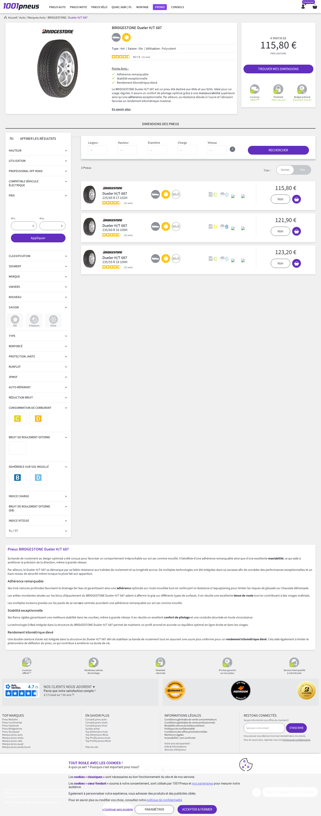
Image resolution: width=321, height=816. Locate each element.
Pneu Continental (12, 723)
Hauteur (123, 143)
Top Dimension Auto (96, 732)
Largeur (93, 143)
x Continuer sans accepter (117, 809)
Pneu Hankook (10, 726)
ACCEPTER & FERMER (197, 809)
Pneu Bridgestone (12, 729)
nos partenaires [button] (202, 783)
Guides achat (92, 729)
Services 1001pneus (175, 750)
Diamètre (154, 143)
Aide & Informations (175, 747)
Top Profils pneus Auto (97, 738)
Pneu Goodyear (10, 732)
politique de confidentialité (164, 800)
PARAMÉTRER (154, 809)
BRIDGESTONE (57, 18)
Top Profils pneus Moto (98, 741)
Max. (42, 218)
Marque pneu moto (13, 738)
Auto (22, 18)
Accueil (12, 18)
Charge (182, 143)
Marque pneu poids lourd (16, 747)
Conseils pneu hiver (96, 726)
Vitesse (212, 143)
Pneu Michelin (10, 719)
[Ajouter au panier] (296, 199)
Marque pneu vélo (12, 741)
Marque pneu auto (12, 735)
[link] (57, 7)
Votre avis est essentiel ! (177, 743)
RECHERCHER (278, 150)
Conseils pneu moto (96, 723)
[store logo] (22, 6)
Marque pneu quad (12, 744)
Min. (13, 218)
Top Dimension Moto (96, 735)
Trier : (267, 171)
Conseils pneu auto (96, 719)
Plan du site (91, 747)
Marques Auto (37, 18)
